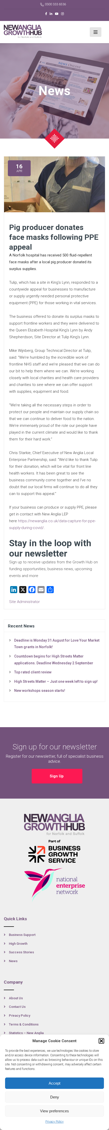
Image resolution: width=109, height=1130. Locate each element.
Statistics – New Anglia (26, 1033)
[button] (101, 1040)
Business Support (22, 935)
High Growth (18, 943)
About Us (16, 998)
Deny (54, 1097)
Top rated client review (32, 672)
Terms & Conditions (24, 1024)
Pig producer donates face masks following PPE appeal (53, 237)
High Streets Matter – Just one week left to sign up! (56, 681)
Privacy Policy (54, 1121)
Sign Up (57, 776)
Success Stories (21, 952)
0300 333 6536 (55, 4)
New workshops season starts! (39, 691)
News (13, 961)
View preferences (54, 1111)
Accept (54, 1083)
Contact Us (17, 1007)
